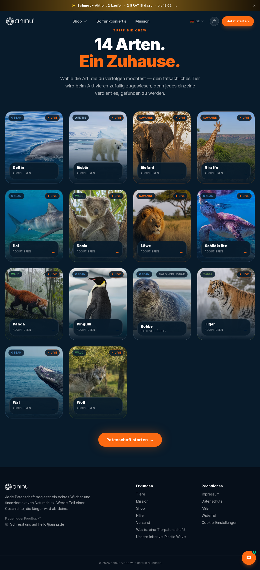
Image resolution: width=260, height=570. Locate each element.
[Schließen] (254, 5)
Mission (142, 21)
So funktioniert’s (111, 21)
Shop (77, 21)
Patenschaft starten (130, 439)
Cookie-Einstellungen (219, 522)
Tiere (140, 494)
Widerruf (209, 515)
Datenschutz (212, 501)
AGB (205, 508)
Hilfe (140, 515)
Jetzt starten (238, 21)
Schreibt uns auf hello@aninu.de (37, 524)
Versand (143, 522)
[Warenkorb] (214, 21)
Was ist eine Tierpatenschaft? (161, 529)
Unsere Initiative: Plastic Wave (161, 537)
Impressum (210, 494)
